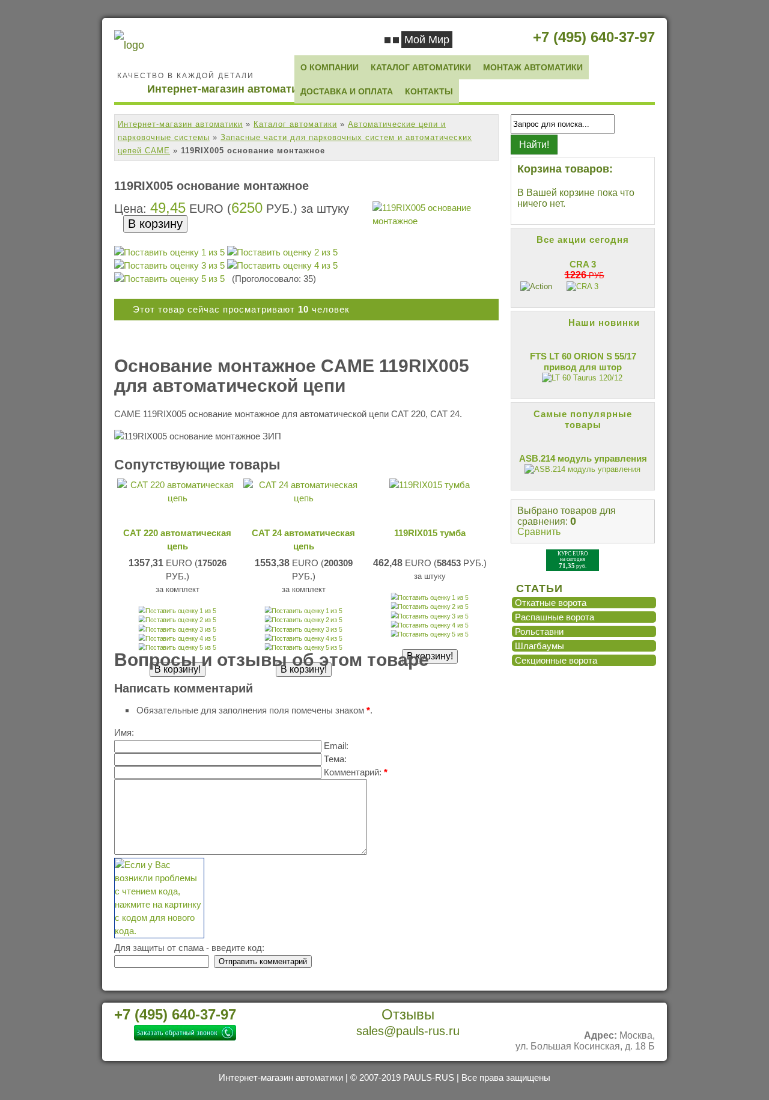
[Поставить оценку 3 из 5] (169, 265)
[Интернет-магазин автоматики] (129, 45)
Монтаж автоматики (533, 67)
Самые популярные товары (582, 419)
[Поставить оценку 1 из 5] (169, 252)
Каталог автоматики (421, 67)
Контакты (429, 91)
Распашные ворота (554, 617)
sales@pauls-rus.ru (408, 1030)
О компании (329, 67)
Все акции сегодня (582, 239)
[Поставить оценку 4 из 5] (282, 265)
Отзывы (407, 1014)
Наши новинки (604, 322)
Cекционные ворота (556, 660)
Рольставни (539, 631)
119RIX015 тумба (430, 533)
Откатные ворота (550, 602)
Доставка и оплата (346, 91)
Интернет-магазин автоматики (180, 124)
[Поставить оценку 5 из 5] (169, 279)
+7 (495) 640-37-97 (594, 37)
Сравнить (539, 532)
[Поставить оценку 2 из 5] (282, 252)
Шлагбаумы (539, 646)
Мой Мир (426, 40)
